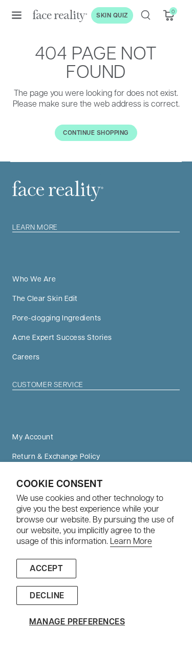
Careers (26, 356)
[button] (16, 15)
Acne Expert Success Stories (62, 336)
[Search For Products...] (145, 15)
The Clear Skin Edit (45, 297)
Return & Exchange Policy (56, 455)
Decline (47, 595)
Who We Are (34, 278)
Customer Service (47, 384)
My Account (32, 436)
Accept (46, 568)
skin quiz (112, 15)
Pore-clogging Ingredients (56, 317)
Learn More (131, 541)
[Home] (60, 15)
